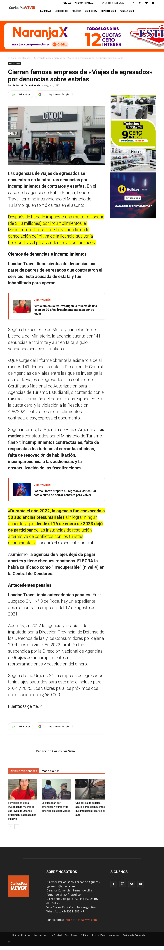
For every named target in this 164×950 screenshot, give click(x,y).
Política (76, 11)
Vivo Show (91, 11)
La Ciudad (45, 11)
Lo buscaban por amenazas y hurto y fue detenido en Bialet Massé (56, 806)
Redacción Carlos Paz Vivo (27, 85)
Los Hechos (61, 11)
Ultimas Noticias (21, 935)
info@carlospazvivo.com (81, 920)
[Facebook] (133, 3)
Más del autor (50, 771)
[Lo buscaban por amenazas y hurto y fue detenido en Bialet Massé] (56, 789)
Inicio (11, 58)
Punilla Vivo (127, 11)
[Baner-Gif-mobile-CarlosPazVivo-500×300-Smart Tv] (133, 170)
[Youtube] (153, 3)
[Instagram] (140, 3)
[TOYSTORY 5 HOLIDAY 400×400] (133, 217)
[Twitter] (146, 3)
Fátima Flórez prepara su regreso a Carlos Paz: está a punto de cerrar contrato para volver (65, 493)
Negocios (114, 935)
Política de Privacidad (134, 935)
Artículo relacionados (23, 771)
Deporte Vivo (108, 11)
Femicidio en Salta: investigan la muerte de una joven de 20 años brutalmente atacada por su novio (65, 310)
